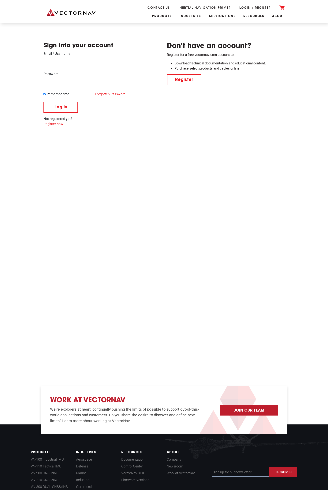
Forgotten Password (110, 94)
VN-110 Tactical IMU (46, 466)
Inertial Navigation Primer (204, 7)
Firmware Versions (135, 480)
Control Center (132, 466)
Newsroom (175, 466)
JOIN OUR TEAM (249, 411)
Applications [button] (222, 16)
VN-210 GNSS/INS (44, 480)
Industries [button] (190, 16)
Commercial (85, 487)
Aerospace (84, 459)
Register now (53, 124)
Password (50, 74)
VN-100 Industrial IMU (47, 459)
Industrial (83, 480)
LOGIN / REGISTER (255, 7)
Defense (82, 466)
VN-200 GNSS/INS (44, 473)
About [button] (278, 16)
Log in (60, 107)
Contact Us (158, 7)
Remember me (57, 94)
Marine (81, 473)
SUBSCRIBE (284, 472)
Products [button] (162, 16)
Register (184, 80)
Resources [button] (253, 16)
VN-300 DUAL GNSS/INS (49, 487)
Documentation (132, 459)
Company (174, 459)
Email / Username (56, 54)
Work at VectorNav (181, 473)
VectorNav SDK (132, 473)
